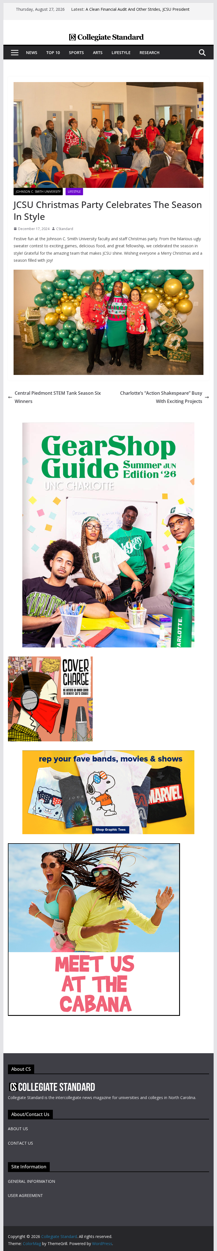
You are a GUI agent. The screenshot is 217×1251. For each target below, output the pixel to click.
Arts (98, 52)
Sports (76, 52)
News (31, 52)
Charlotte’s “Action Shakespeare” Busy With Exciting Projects (161, 397)
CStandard (64, 228)
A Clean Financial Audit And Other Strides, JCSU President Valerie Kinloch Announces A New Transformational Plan (138, 12)
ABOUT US (18, 1128)
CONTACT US (20, 1143)
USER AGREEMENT (25, 1195)
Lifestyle (121, 52)
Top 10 (53, 52)
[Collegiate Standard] (108, 37)
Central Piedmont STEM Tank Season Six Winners (58, 397)
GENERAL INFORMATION (31, 1181)
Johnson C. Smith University (38, 192)
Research (150, 52)
